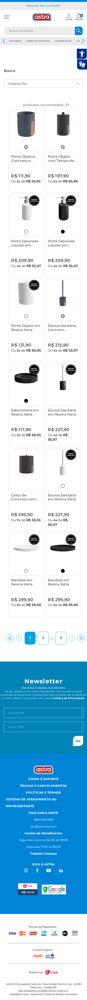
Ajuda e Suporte (43, 779)
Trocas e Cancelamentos (43, 785)
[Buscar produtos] (79, 31)
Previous (4, 41)
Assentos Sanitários (38, 41)
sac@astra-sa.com (43, 826)
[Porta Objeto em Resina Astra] (26, 293)
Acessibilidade (63, 41)
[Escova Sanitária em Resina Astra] (62, 377)
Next (82, 41)
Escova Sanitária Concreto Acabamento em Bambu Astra (62, 328)
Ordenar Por (17, 84)
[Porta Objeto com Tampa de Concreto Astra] (62, 124)
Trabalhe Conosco (43, 853)
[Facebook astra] (37, 870)
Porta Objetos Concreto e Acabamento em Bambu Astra (25, 159)
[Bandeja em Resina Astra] (26, 547)
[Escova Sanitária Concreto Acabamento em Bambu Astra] (62, 293)
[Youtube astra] (49, 870)
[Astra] (41, 17)
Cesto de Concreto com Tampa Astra (23, 497)
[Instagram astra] (26, 870)
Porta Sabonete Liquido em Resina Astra (24, 243)
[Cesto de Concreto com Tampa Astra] (26, 462)
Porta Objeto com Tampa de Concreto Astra (61, 159)
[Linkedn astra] (61, 870)
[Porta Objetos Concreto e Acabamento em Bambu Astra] (26, 124)
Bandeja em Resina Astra (21, 582)
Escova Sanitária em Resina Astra (62, 412)
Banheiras (15, 41)
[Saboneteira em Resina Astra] (26, 377)
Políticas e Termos (43, 792)
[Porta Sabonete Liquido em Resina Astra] (26, 208)
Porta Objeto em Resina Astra (25, 328)
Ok (78, 741)
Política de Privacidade (68, 698)
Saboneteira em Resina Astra (25, 412)
